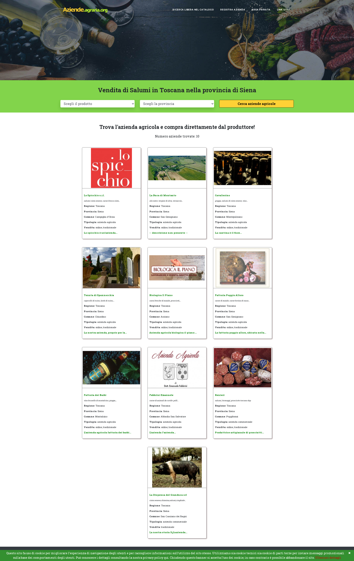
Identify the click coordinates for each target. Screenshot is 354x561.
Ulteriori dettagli (328, 558)
